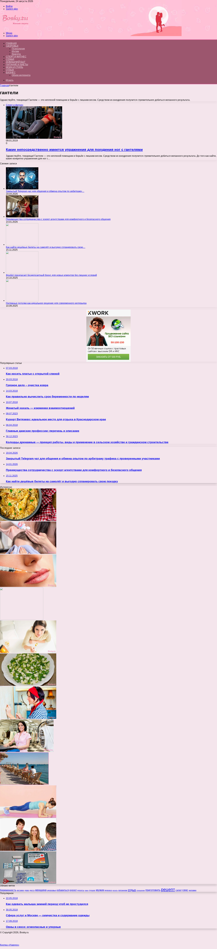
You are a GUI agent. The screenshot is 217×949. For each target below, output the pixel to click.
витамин (20, 890)
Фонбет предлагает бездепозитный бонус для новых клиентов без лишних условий (51, 275)
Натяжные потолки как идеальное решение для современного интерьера (46, 303)
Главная (4, 85)
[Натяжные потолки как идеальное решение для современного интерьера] (22, 300)
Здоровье (12, 46)
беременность (8, 890)
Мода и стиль (14, 67)
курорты (80, 890)
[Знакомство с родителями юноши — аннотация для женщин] (28, 850)
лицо (86, 890)
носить (115, 890)
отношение (141, 890)
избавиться (63, 890)
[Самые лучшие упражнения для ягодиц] (28, 817)
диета (32, 890)
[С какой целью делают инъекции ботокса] (28, 586)
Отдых (10, 70)
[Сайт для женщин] (17, 28)
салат (179, 890)
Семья (10, 59)
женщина (40, 890)
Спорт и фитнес (16, 56)
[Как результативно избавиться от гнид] (28, 553)
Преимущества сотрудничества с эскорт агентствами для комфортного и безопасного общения (58, 219)
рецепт (168, 889)
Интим (15, 51)
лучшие (92, 890)
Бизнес (11, 72)
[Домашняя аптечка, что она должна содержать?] (28, 883)
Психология (18, 48)
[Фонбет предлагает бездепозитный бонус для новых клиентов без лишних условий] (22, 272)
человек (192, 890)
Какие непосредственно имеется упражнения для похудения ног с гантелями (74, 150)
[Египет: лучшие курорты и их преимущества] (24, 784)
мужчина (108, 890)
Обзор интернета (21, 75)
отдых (132, 890)
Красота (16, 54)
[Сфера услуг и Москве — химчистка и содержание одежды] (27, 751)
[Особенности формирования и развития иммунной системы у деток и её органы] (28, 652)
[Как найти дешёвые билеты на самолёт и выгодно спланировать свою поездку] (22, 244)
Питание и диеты (17, 64)
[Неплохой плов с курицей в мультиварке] (28, 520)
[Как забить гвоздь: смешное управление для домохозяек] (28, 718)
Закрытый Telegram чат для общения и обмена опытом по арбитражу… (45, 191)
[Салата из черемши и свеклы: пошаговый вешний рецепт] (28, 685)
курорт (73, 890)
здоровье (51, 890)
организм (122, 890)
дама (27, 890)
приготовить (152, 890)
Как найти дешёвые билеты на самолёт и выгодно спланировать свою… (45, 247)
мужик (100, 890)
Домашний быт (15, 62)
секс (185, 890)
